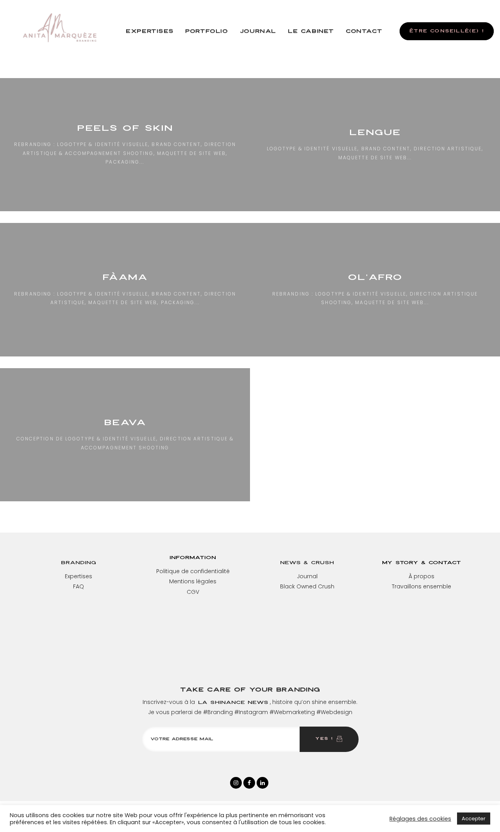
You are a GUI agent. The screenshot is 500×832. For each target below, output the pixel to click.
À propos (421, 576)
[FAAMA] (125, 289)
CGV (193, 592)
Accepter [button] (474, 818)
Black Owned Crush (307, 586)
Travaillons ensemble (421, 586)
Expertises (78, 576)
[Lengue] (375, 144)
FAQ (78, 586)
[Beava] (125, 434)
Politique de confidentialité (193, 571)
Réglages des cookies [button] (420, 818)
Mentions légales (192, 581)
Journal (307, 576)
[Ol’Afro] (375, 289)
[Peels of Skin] (125, 144)
